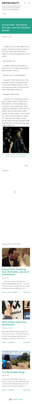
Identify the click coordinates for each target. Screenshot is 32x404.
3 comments (11, 342)
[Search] (25, 3)
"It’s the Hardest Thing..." (14, 372)
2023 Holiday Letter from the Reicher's (14, 323)
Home (4, 13)
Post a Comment (12, 292)
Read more (26, 292)
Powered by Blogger (17, 399)
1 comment (10, 390)
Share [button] (26, 165)
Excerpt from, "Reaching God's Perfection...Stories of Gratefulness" (15, 272)
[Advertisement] (16, 226)
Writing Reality (10, 3)
